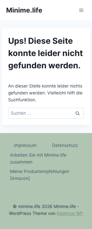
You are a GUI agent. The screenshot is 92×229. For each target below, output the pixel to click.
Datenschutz (65, 145)
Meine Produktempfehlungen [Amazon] (39, 175)
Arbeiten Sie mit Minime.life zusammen (38, 158)
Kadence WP (70, 213)
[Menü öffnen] (81, 10)
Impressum (25, 145)
